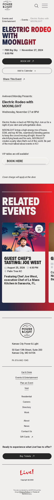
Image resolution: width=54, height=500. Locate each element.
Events (25, 20)
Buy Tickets (25, 456)
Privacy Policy (24, 492)
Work (26, 412)
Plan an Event (26, 383)
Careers (26, 402)
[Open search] (38, 6)
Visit (27, 388)
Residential (26, 396)
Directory (26, 407)
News (26, 426)
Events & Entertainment (26, 377)
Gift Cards (25, 437)
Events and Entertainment (9, 20)
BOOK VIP (25, 61)
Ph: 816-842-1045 (20, 360)
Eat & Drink (26, 372)
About (26, 421)
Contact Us (26, 431)
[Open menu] (46, 6)
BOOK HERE (15, 161)
